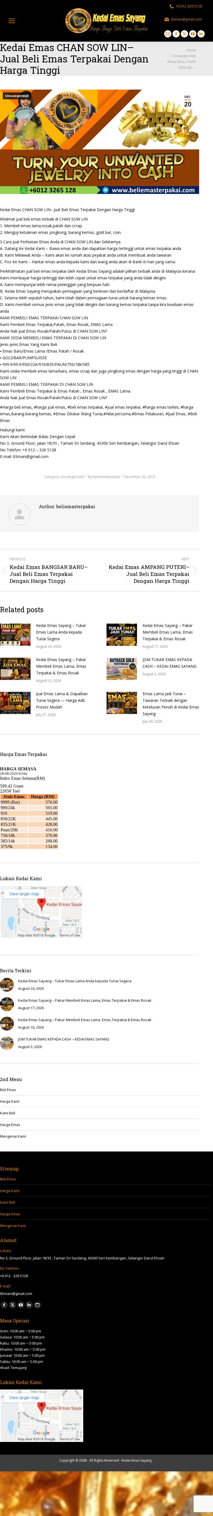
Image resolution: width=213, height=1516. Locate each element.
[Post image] (15, 635)
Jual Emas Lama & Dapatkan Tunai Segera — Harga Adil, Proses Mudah (62, 700)
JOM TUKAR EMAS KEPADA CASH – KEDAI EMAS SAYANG (169, 663)
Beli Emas (8, 1089)
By (104, 476)
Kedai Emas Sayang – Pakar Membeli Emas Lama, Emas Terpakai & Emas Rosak (168, 632)
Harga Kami (9, 1101)
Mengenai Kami (13, 1136)
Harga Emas (10, 1124)
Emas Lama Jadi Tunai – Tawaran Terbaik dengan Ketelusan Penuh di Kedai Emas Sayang (171, 703)
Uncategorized (16, 96)
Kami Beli (7, 1112)
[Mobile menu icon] (11, 20)
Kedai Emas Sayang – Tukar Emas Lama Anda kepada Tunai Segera (61, 632)
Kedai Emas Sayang (136, 1460)
